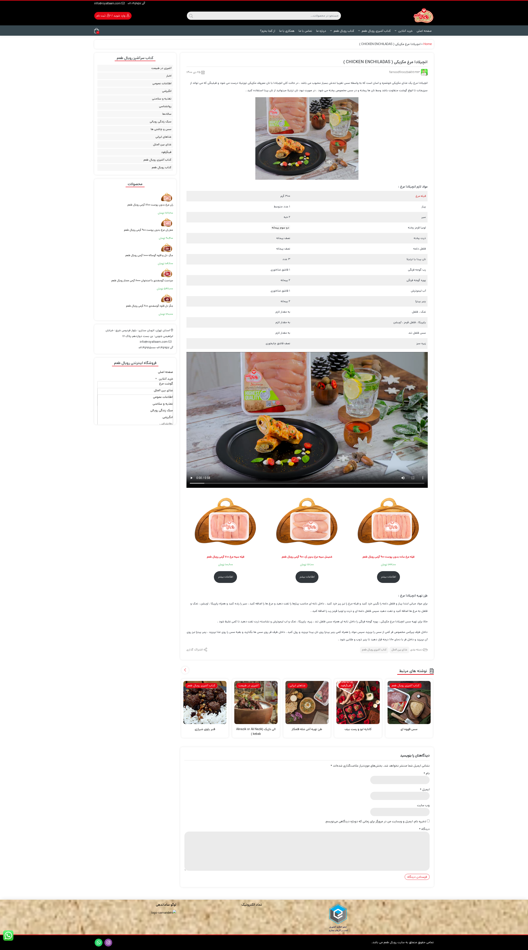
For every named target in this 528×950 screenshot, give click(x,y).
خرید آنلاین (404, 31)
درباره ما (321, 31)
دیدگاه (424, 829)
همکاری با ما (287, 31)
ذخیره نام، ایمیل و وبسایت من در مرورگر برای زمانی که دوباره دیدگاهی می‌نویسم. (375, 821)
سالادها (166, 114)
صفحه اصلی (424, 31)
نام (427, 773)
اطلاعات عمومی (161, 83)
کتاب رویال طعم (343, 31)
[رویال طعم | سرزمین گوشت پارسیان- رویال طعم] (423, 15)
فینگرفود (166, 152)
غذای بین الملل (399, 650)
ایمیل (425, 789)
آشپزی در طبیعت (161, 68)
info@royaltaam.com (107, 4)
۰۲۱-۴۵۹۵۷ (135, 4)
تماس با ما (305, 31)
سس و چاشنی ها (161, 129)
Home (427, 44)
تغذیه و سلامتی (161, 99)
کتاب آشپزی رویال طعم (376, 31)
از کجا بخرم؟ (267, 31)
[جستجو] (191, 16)
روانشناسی (165, 106)
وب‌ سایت (423, 805)
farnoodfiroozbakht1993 (404, 72)
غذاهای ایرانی (163, 137)
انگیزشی (166, 91)
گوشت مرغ (166, 383)
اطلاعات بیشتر (388, 577)
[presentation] (185, 670)
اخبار (168, 76)
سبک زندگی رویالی (160, 121)
